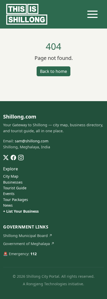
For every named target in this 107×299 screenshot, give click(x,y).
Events (9, 193)
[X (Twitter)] (6, 157)
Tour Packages (15, 199)
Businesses (13, 182)
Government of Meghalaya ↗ (29, 243)
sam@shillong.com (31, 140)
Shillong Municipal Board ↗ (27, 235)
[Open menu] (92, 14)
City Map (10, 176)
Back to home (53, 71)
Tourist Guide (14, 187)
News (8, 205)
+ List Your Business (21, 211)
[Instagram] (21, 157)
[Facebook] (13, 157)
